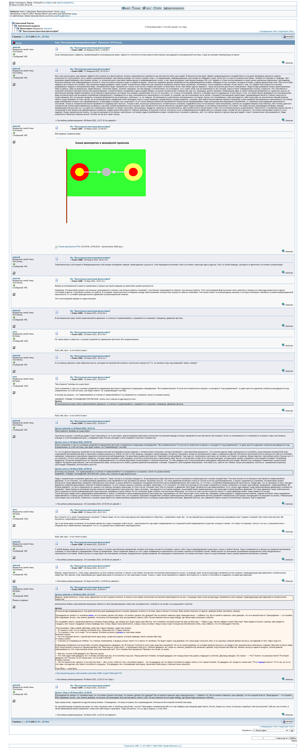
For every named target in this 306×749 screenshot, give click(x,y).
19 (29, 37)
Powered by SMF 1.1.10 (134, 746)
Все (47, 37)
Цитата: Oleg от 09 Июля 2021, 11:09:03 (73, 692)
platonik (16, 47)
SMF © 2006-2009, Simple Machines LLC (164, 746)
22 (39, 37)
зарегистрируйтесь (65, 3)
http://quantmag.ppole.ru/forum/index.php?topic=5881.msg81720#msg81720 (89, 673)
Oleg (15, 587)
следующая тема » (285, 31)
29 (43, 37)
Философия (26, 28)
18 (27, 37)
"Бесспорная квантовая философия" (40, 31)
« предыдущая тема (268, 31)
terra (15, 332)
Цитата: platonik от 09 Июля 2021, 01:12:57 (75, 594)
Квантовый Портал (24, 23)
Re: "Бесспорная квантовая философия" (90, 48)
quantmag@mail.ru (62, 16)
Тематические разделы (29, 26)
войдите (49, 3)
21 (36, 37)
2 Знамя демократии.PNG (69, 246)
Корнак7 (47, 28)
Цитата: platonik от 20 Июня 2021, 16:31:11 (75, 428)
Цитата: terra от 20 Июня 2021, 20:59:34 (73, 442)
